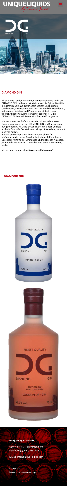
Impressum (15, 468)
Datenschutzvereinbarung (22, 472)
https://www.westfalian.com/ (38, 150)
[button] (60, 4)
